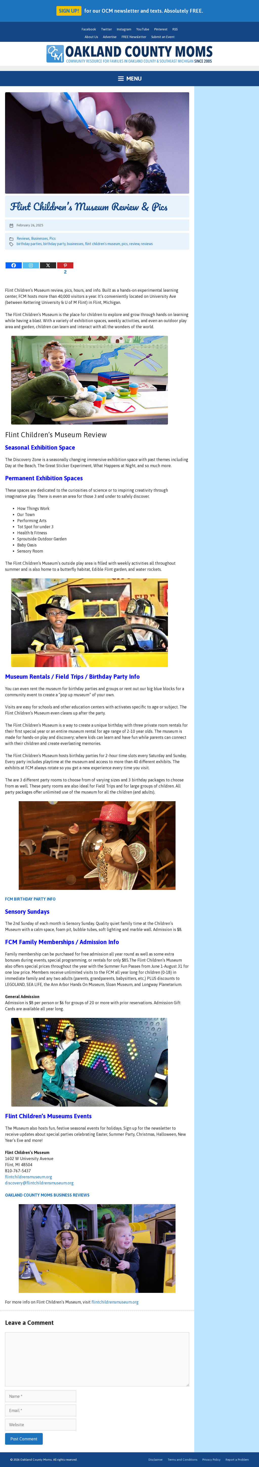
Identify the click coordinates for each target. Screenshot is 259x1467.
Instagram (124, 29)
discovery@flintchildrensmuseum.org (39, 1183)
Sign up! (69, 11)
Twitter (106, 29)
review (134, 244)
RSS (175, 29)
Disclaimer (155, 1459)
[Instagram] (31, 265)
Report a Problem (237, 1459)
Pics (52, 238)
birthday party (54, 244)
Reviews (23, 238)
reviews (147, 244)
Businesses (39, 238)
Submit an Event (163, 37)
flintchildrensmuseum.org (28, 1177)
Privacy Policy (211, 1459)
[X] (48, 265)
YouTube (142, 29)
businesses (75, 244)
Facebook (89, 29)
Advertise (110, 37)
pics (125, 244)
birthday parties (29, 244)
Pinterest (160, 29)
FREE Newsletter (134, 37)
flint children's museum (102, 244)
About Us (91, 37)
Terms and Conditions (182, 1459)
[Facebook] (14, 265)
